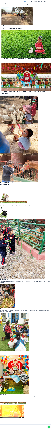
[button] (11, 411)
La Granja (28, 1)
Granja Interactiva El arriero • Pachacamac (13, 3)
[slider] (11, 417)
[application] (12, 411)
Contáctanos (26, 4)
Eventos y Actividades (34, 1)
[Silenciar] (21, 417)
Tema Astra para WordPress (39, 425)
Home (25, 1)
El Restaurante (40, 1)
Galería (45, 1)
